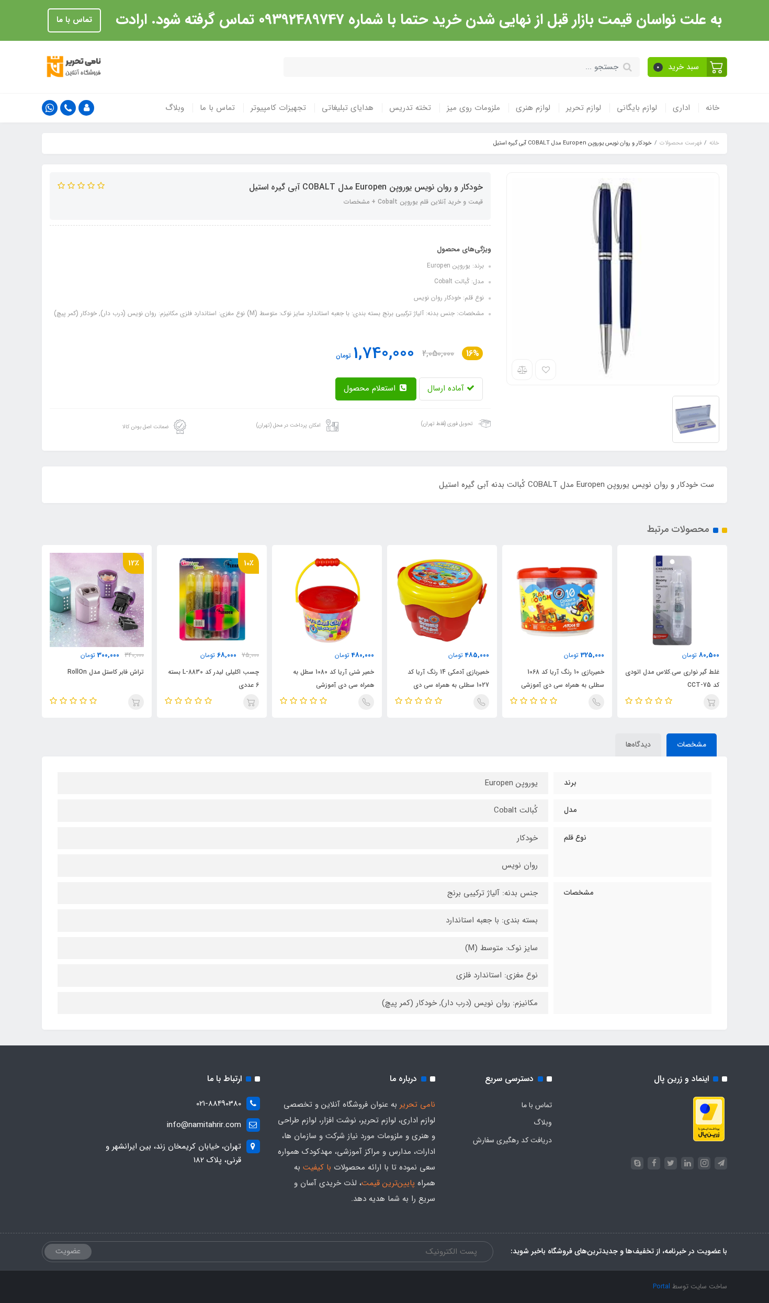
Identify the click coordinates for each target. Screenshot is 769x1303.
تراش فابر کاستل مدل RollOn (105, 672)
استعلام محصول (371, 388)
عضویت (68, 1251)
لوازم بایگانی (637, 108)
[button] (688, 67)
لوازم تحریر (583, 108)
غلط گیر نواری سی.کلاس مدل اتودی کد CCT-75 (672, 678)
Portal (661, 1286)
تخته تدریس (410, 108)
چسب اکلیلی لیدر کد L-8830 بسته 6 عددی (213, 678)
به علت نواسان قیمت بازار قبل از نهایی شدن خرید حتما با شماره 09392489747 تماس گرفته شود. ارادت (416, 19)
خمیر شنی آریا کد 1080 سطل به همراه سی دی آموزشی (333, 678)
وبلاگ (174, 108)
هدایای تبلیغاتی (348, 108)
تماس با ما (74, 20)
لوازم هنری (533, 108)
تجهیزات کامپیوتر (278, 108)
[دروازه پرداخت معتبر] (709, 1118)
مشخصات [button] (691, 744)
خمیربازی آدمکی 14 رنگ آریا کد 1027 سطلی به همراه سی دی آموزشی (448, 685)
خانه (712, 108)
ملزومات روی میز (473, 108)
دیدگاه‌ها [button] (638, 744)
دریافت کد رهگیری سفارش (512, 1140)
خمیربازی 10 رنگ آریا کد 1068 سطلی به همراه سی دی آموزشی (562, 678)
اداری (681, 108)
